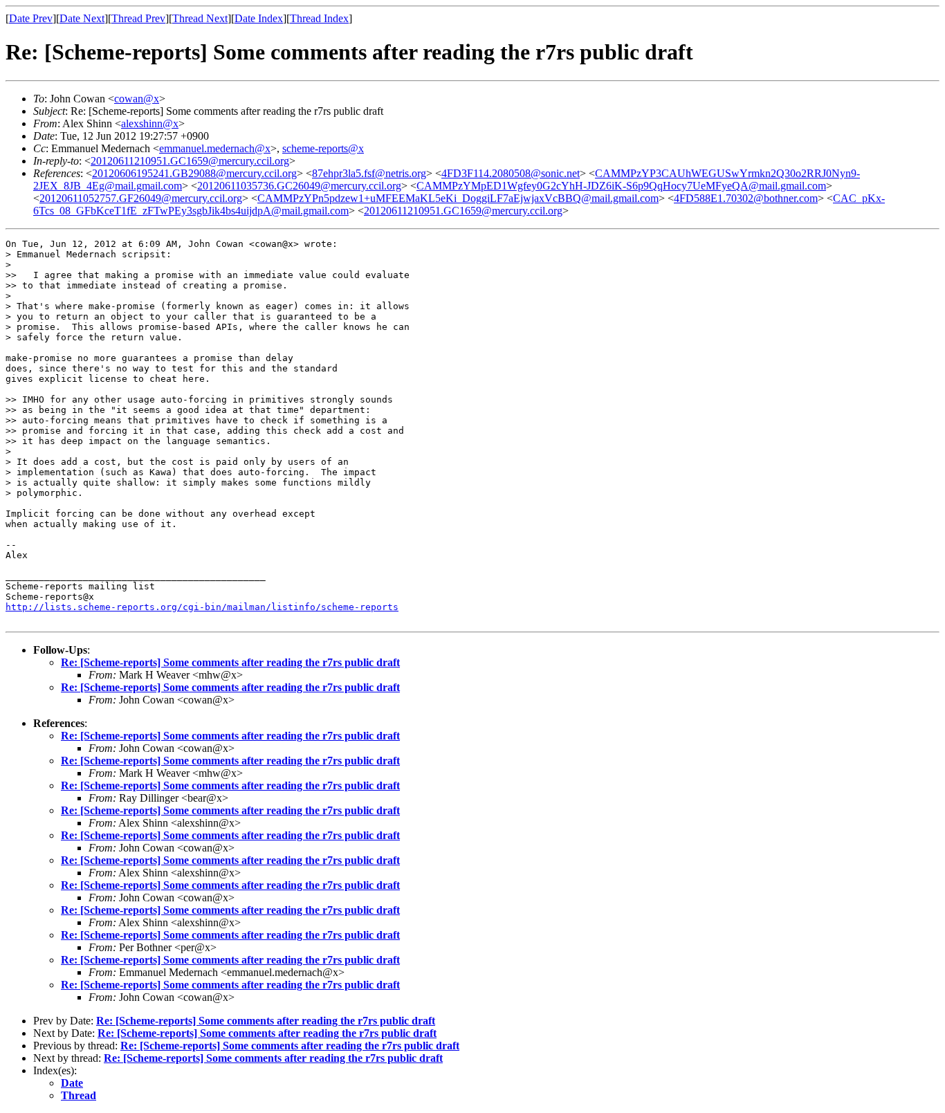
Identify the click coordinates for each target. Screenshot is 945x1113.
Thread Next (200, 18)
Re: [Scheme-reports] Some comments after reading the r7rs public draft (230, 662)
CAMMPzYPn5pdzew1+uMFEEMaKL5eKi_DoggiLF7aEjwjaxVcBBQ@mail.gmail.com (458, 198)
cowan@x (136, 98)
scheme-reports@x (323, 148)
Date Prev (31, 18)
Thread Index (319, 18)
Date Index (259, 18)
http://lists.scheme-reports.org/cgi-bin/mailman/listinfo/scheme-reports (202, 607)
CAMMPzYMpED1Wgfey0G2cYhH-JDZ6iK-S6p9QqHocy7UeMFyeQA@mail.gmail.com (621, 186)
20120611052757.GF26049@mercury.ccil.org (140, 198)
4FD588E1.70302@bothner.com (746, 198)
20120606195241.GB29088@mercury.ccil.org (194, 173)
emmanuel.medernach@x (214, 148)
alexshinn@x (149, 123)
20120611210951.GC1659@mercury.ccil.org (190, 161)
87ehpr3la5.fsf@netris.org (369, 173)
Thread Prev (138, 18)
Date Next (81, 18)
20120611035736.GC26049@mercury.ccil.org (299, 186)
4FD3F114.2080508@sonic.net (510, 173)
